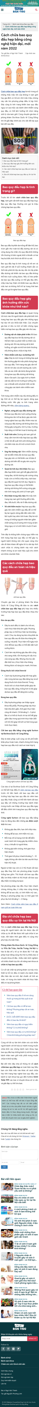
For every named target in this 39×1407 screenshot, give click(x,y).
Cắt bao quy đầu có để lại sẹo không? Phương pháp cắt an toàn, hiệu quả (20, 1009)
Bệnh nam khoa (18, 24)
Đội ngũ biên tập (7, 1377)
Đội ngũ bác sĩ (6, 1374)
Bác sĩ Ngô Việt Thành (15, 53)
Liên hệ (3, 1384)
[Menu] (2, 10)
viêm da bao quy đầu (29, 790)
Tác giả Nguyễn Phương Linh (11, 1394)
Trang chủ (6, 24)
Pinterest (26, 1136)
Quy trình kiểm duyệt (8, 1381)
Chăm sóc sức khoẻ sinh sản (13, 1364)
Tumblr (7, 1139)
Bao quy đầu (28, 24)
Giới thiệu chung (7, 1371)
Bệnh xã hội (6, 1358)
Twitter (33, 1136)
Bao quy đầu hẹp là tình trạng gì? (16, 161)
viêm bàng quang (21, 406)
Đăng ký (32, 1339)
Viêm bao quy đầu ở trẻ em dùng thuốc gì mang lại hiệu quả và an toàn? (20, 998)
